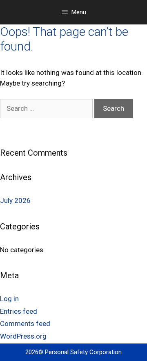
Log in (9, 299)
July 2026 (15, 200)
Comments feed (25, 323)
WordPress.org (23, 336)
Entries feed (18, 311)
